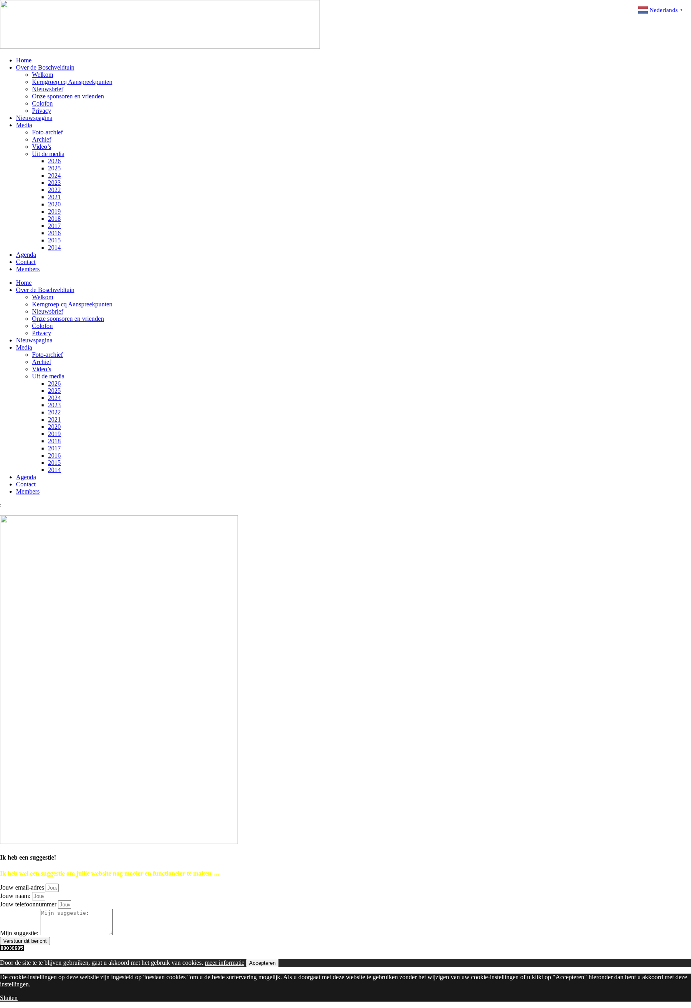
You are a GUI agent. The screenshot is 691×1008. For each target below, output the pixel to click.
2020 (54, 204)
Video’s (41, 146)
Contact (26, 261)
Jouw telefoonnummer (29, 904)
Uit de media (48, 153)
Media (24, 125)
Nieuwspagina (34, 117)
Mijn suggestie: (20, 933)
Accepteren (262, 963)
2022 (54, 189)
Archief (41, 139)
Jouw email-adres (23, 887)
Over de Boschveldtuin (45, 67)
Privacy (41, 110)
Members (28, 269)
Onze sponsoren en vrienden (68, 96)
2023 (54, 182)
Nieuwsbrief (47, 89)
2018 (54, 218)
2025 (54, 168)
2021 (54, 197)
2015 (54, 240)
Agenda (26, 254)
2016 (54, 233)
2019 (54, 211)
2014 (54, 247)
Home (24, 60)
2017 (54, 225)
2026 (54, 161)
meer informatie (224, 962)
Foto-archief (47, 132)
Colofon (42, 103)
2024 (54, 175)
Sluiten (9, 997)
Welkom (42, 74)
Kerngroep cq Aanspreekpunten (72, 81)
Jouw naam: (16, 895)
